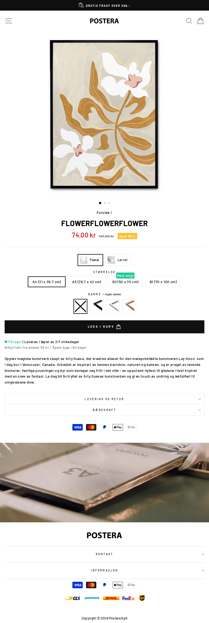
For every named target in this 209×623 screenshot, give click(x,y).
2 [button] (105, 203)
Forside (103, 212)
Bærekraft (104, 410)
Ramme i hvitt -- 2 (112, 306)
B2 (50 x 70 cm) (125, 281)
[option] (104, 5)
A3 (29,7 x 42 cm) (86, 281)
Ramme (104, 294)
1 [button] (100, 203)
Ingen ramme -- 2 (80, 306)
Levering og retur (104, 399)
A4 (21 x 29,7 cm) (46, 281)
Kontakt (104, 554)
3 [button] (109, 203)
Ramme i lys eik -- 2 (128, 306)
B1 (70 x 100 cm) (163, 281)
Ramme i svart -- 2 (96, 306)
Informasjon (104, 570)
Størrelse (104, 272)
